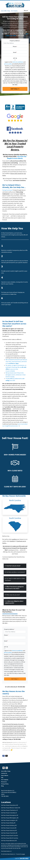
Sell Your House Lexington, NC (9, 820)
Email (15, 52)
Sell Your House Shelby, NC (8, 823)
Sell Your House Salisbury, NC (9, 825)
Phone (15, 46)
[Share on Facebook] (3, 756)
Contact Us (4, 773)
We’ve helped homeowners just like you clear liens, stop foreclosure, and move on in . (16, 361)
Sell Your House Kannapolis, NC (9, 815)
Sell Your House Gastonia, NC (9, 830)
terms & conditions (17, 62)
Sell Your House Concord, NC (8, 828)
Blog (2, 786)
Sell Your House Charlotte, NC (9, 833)
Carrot (23, 854)
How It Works (4, 775)
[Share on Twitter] (6, 756)
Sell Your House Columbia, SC (9, 813)
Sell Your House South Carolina (9, 835)
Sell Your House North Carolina (9, 838)
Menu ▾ (26, 10)
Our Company (14, 11)
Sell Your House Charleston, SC (9, 810)
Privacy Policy (4, 784)
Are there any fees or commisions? (15, 572)
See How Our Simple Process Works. (17, 157)
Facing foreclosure (7, 190)
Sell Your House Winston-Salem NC (10, 808)
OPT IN (15, 58)
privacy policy (8, 64)
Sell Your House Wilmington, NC (10, 818)
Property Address (15, 41)
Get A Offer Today (5, 11)
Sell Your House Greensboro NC (9, 805)
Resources (4, 782)
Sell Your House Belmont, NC (9, 840)
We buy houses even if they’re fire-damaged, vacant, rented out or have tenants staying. (16, 375)
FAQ (2, 777)
